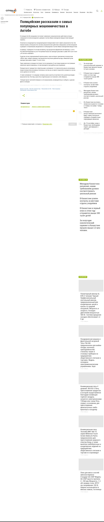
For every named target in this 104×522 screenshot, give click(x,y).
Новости (29, 9)
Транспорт (76, 12)
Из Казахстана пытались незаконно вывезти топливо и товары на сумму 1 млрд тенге (93, 104)
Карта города (69, 12)
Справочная (47, 12)
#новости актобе (24, 89)
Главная (2, 15)
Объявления (82, 12)
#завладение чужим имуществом (28, 90)
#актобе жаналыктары (35, 89)
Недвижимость (55, 12)
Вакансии (62, 12)
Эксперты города (28, 12)
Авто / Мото (89, 12)
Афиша (57, 9)
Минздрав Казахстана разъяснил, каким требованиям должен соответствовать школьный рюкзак (93, 94)
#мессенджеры (56, 89)
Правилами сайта (47, 124)
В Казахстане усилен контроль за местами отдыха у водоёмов (91, 84)
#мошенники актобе (46, 89)
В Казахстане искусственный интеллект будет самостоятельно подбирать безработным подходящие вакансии (93, 115)
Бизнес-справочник (43, 9)
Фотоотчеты (36, 12)
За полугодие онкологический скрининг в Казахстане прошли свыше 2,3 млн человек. (93, 66)
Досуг (42, 12)
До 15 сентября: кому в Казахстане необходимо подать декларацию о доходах (92, 126)
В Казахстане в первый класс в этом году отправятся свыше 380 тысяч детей (91, 76)
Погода (66, 9)
